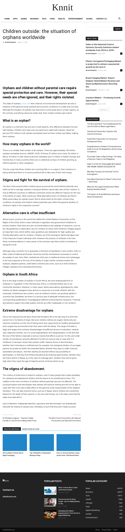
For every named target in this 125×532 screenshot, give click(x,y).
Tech (44, 19)
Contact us (101, 19)
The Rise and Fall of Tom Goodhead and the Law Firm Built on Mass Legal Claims (104, 125)
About (115, 530)
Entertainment (75, 19)
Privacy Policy (106, 530)
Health (61, 19)
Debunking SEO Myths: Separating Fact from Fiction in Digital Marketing (69, 513)
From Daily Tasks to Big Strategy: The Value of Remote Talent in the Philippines (104, 158)
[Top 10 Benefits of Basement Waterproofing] (42, 442)
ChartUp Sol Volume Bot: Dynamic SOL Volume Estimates (102, 132)
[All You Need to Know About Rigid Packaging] (15, 442)
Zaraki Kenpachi (10, 42)
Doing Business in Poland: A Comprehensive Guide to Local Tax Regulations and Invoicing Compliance (104, 149)
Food (52, 19)
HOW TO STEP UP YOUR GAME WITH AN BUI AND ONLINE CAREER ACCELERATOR (104, 165)
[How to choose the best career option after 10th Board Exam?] (69, 442)
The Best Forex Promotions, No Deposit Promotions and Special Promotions (64, 419)
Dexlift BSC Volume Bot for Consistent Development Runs (102, 140)
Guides (89, 19)
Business (34, 19)
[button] (119, 19)
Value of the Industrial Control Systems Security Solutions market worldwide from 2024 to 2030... (102, 47)
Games (24, 19)
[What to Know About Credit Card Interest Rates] (50, 491)
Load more (103, 110)
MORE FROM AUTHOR (30, 429)
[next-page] (8, 460)
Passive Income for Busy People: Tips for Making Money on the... (69, 501)
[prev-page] (4, 460)
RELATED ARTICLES (11, 429)
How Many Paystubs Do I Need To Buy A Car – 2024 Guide (104, 180)
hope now (26, 103)
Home (7, 19)
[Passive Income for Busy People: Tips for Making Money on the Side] (50, 502)
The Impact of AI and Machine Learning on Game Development (103, 195)
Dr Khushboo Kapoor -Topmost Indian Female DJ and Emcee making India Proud (19, 419)
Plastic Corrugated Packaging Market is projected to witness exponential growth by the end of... (103, 64)
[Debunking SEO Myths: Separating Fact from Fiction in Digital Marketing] (50, 514)
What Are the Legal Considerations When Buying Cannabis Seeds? (103, 188)
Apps (15, 19)
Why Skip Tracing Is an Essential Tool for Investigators (103, 173)
